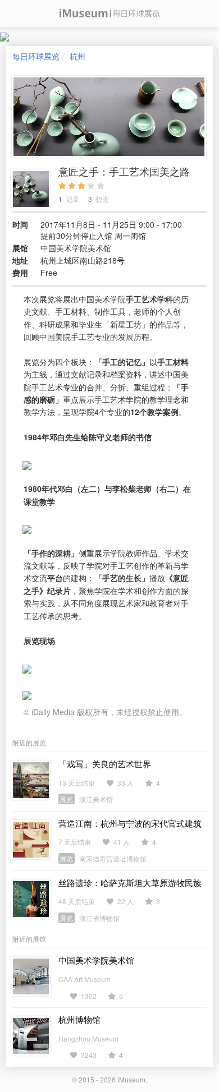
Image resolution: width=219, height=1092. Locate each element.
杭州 (77, 56)
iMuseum (131, 1079)
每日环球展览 (36, 56)
